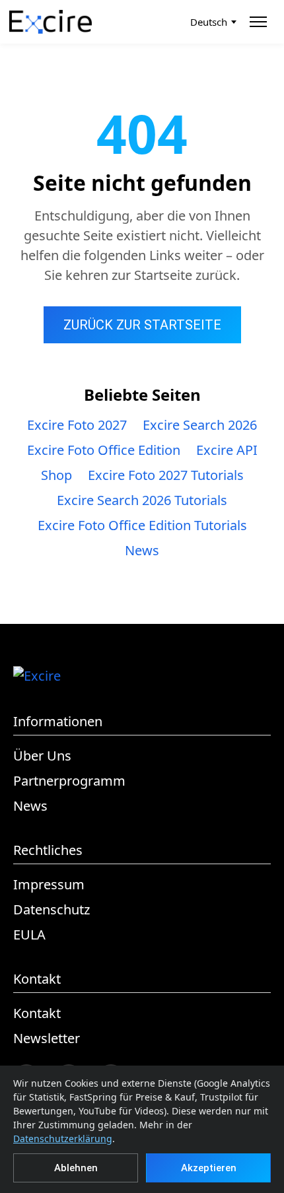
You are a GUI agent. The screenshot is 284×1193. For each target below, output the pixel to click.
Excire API (227, 450)
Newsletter (46, 1038)
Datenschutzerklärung (62, 1138)
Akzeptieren (208, 1168)
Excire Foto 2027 (77, 425)
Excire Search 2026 (200, 425)
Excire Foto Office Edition (103, 450)
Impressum (49, 884)
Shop (56, 475)
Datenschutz (51, 909)
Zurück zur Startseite (142, 325)
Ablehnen (76, 1168)
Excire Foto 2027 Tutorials (166, 475)
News (142, 550)
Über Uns (42, 756)
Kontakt (37, 1013)
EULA (29, 934)
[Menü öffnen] (260, 21)
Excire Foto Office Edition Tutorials (142, 525)
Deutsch (208, 21)
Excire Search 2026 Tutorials (142, 500)
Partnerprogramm (69, 781)
